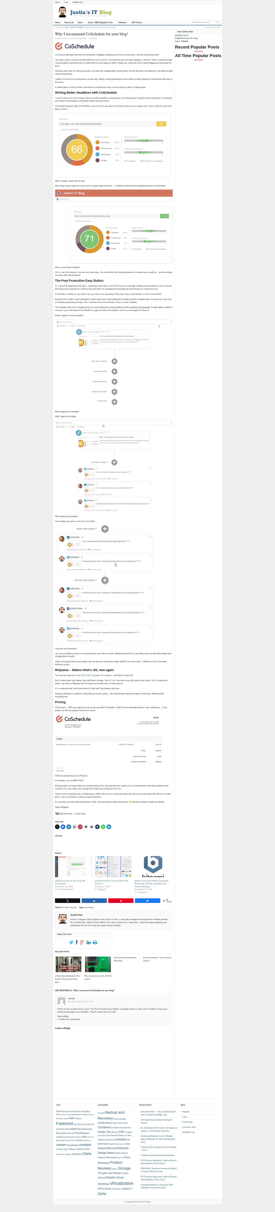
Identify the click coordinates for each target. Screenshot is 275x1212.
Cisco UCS (117, 1123)
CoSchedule (67, 79)
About (57, 2)
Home (57, 22)
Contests (115, 1128)
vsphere (68, 1154)
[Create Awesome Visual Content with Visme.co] (113, 866)
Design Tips (104, 1131)
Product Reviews (70, 907)
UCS (73, 1140)
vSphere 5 (77, 1154)
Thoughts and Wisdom (110, 1173)
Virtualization (73, 1145)
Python (114, 1169)
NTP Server (137, 22)
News (111, 1152)
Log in (184, 1117)
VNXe (87, 1149)
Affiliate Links (78, 2)
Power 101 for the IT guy (85, 675)
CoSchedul (59, 55)
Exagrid (78, 1118)
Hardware (101, 1140)
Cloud (125, 1123)
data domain (77, 1115)
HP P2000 (60, 1129)
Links (66, 2)
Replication (71, 1137)
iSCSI (67, 1129)
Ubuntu (67, 1140)
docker (66, 1118)
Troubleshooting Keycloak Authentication (158, 1155)
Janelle (71, 998)
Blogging (123, 1119)
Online (181, 35)
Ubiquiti (62, 1140)
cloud (69, 1115)
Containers (104, 1127)
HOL (75, 1124)
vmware (85, 1145)
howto (89, 1124)
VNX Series (116, 1189)
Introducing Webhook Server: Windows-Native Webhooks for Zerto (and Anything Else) (158, 1139)
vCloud (78, 1140)
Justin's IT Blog (144, 1202)
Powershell (69, 1133)
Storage (124, 1168)
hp (93, 1124)
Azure (59, 1111)
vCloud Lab (86, 1140)
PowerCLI (119, 1158)
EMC (72, 1118)
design (85, 1115)
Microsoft (60, 1133)
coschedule (89, 907)
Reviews (78, 1137)
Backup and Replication (72, 1111)
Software (122, 22)
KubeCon (75, 1129)
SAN (84, 1136)
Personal (110, 1157)
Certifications (105, 1123)
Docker (115, 1132)
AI (98, 1113)
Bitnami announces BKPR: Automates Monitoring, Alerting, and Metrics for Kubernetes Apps (151, 884)
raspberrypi (61, 1137)
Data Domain (125, 1128)
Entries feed (187, 1122)
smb (88, 1137)
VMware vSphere (76, 1149)
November (79, 27)
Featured (64, 1123)
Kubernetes (86, 1129)
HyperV (112, 1144)
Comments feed (189, 1127)
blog (83, 1111)
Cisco (64, 1114)
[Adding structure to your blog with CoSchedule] (73, 866)
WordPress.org (188, 1132)
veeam (61, 1145)
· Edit (91, 1001)
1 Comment (93, 38)
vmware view (62, 1149)
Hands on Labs (125, 1135)
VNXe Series (60, 1154)
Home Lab (68, 22)
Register (185, 1112)
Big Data (116, 1119)
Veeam (110, 1177)
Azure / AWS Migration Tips (100, 22)
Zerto (80, 22)
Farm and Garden (104, 1135)
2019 (72, 27)
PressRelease (82, 1133)
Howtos (121, 1139)
